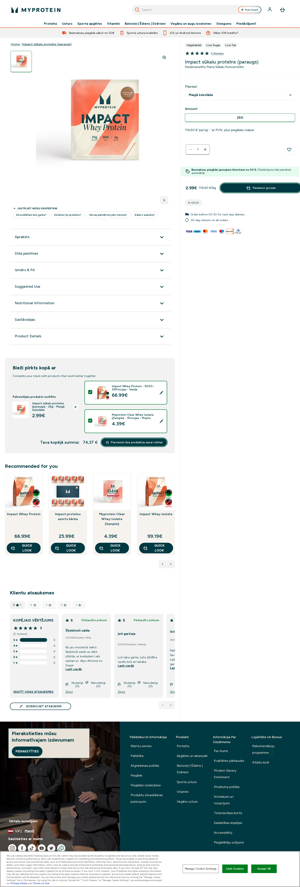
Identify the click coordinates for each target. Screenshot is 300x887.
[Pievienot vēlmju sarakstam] (289, 149)
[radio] (240, 117)
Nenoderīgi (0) (98, 684)
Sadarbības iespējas (228, 823)
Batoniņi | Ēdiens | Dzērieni (145, 23)
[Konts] (270, 10)
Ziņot (69, 691)
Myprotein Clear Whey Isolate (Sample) (112, 519)
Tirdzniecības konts (228, 813)
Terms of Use (41, 883)
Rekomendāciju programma (263, 749)
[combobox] (197, 10)
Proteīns (50, 23)
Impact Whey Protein (23, 514)
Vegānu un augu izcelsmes (190, 23)
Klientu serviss (141, 746)
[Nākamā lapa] (171, 705)
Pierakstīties (27, 751)
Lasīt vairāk (74, 669)
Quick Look (27, 548)
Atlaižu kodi (260, 762)
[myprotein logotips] (35, 10)
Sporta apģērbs (89, 23)
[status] (198, 149)
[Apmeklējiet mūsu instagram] (12, 848)
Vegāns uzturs (187, 801)
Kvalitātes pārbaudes (229, 760)
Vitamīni (113, 23)
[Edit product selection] (161, 393)
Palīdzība (137, 756)
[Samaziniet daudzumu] (190, 149)
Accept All (264, 868)
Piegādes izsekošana (146, 785)
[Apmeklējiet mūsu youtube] (42, 848)
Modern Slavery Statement (225, 774)
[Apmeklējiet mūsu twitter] (51, 848)
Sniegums (223, 23)
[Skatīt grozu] (282, 10)
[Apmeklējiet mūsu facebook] (22, 848)
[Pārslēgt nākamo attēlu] (164, 200)
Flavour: (191, 86)
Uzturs (67, 23)
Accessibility (223, 832)
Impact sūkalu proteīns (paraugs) (47, 44)
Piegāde (136, 775)
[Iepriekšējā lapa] (163, 705)
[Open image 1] (21, 61)
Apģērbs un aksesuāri (192, 756)
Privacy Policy (19, 883)
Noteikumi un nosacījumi (223, 800)
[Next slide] (174, 523)
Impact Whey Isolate (156, 514)
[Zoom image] (164, 57)
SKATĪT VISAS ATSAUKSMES (33, 691)
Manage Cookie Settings (201, 868)
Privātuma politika (226, 787)
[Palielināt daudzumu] (205, 149)
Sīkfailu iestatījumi (23, 821)
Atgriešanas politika (145, 765)
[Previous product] (163, 564)
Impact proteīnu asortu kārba (68, 516)
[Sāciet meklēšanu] (137, 10)
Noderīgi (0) (77, 684)
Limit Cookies (235, 868)
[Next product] (171, 564)
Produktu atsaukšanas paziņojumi (147, 798)
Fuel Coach (251, 9)
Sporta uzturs (187, 782)
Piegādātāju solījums (229, 842)
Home (15, 44)
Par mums (221, 751)
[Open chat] (61, 848)
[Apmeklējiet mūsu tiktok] (32, 848)
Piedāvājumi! (246, 23)
